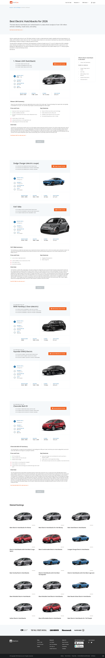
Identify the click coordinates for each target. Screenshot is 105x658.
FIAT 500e (82, 71)
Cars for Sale (68, 2)
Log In (93, 2)
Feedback (64, 648)
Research (76, 2)
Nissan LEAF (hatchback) (85, 62)
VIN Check (84, 2)
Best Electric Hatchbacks (25, 7)
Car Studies (52, 642)
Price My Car (52, 646)
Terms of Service (68, 655)
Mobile (38, 646)
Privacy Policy (74, 655)
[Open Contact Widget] (103, 656)
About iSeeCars (65, 642)
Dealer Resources (53, 648)
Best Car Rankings (17, 7)
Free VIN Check (40, 644)
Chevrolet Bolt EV (83, 79)
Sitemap (62, 655)
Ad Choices (93, 655)
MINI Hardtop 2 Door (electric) (25, 306)
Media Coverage (65, 644)
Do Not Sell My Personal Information (84, 655)
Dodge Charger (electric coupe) (26, 163)
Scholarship (64, 646)
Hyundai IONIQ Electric (84, 77)
